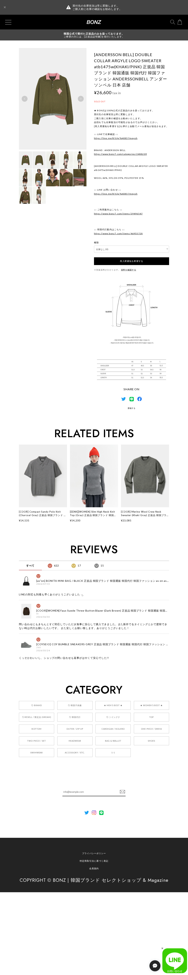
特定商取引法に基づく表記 (94, 860)
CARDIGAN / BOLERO (113, 729)
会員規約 (94, 868)
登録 (122, 792)
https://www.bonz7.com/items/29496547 (118, 213)
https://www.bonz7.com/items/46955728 (118, 233)
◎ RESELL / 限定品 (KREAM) (36, 717)
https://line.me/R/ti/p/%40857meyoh (116, 138)
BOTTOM (36, 729)
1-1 (113, 752)
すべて (30, 565)
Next (81, 99)
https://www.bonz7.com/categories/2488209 (120, 154)
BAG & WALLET (113, 741)
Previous (25, 99)
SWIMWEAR (36, 752)
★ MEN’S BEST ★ (113, 705)
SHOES (151, 741)
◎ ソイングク (113, 717)
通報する (132, 408)
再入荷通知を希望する (131, 261)
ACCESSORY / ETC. (75, 752)
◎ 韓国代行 (75, 717)
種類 (96, 242)
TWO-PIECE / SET (36, 741)
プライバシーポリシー (94, 853)
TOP (151, 717)
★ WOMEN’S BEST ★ (151, 705)
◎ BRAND (36, 705)
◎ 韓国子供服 (75, 705)
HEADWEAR (75, 741)
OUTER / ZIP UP (74, 729)
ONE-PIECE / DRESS (151, 729)
